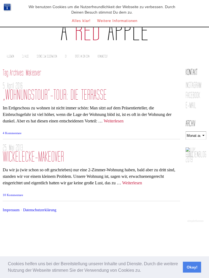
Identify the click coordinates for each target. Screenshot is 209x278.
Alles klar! (81, 21)
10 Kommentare (13, 195)
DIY (66, 56)
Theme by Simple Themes (196, 221)
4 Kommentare (12, 133)
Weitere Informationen (117, 21)
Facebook (193, 95)
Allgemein (10, 56)
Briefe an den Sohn (82, 56)
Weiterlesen (114, 121)
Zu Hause (25, 56)
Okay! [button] (192, 267)
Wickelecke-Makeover (33, 157)
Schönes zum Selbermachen (47, 56)
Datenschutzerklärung (39, 210)
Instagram (193, 85)
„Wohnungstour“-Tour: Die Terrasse (55, 95)
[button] (143, 271)
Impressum (11, 210)
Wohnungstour (102, 56)
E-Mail (191, 105)
